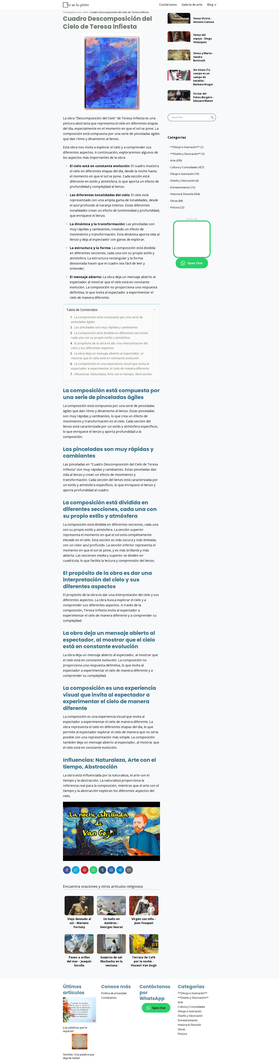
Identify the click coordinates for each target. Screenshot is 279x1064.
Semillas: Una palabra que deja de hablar (78, 1056)
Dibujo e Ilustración (182, 174)
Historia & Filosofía (181, 194)
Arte (172, 160)
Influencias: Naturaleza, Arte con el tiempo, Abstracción (113, 374)
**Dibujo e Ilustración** (185, 147)
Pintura (174, 207)
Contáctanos (168, 4)
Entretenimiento (180, 187)
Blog (210, 4)
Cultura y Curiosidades (183, 167)
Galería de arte (192, 4)
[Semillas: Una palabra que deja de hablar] (79, 1042)
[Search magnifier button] (212, 117)
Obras (174, 201)
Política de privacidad (113, 993)
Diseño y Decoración (182, 180)
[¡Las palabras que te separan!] (79, 1010)
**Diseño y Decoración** (185, 154)
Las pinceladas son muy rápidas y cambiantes (106, 327)
